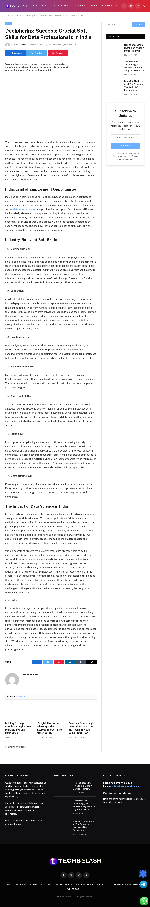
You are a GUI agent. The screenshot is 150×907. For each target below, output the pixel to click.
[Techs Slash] (16, 6)
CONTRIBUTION (109, 6)
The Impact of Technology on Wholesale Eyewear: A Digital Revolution (134, 66)
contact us (37, 885)
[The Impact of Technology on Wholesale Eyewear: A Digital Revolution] (114, 65)
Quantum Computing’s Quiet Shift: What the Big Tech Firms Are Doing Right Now (81, 728)
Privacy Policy (85, 885)
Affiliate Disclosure (60, 885)
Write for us (75, 889)
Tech (8, 23)
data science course (24, 209)
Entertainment (61, 6)
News (45, 6)
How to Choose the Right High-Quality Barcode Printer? (134, 48)
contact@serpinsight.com (124, 786)
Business (80, 6)
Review (93, 6)
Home (36, 6)
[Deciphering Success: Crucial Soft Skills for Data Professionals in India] (51, 102)
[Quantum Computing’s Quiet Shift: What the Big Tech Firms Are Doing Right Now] (83, 711)
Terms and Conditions (127, 885)
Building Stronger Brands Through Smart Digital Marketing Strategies (18, 728)
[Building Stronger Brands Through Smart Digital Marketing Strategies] (19, 711)
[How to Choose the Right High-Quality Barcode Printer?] (114, 48)
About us (21, 885)
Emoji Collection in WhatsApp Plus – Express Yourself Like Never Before (49, 728)
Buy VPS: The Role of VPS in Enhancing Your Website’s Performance (134, 85)
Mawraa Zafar (20, 45)
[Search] (144, 6)
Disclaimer (103, 885)
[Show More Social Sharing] (72, 53)
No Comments (55, 45)
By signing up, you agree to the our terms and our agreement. (126, 156)
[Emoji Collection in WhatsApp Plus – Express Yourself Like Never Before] (51, 711)
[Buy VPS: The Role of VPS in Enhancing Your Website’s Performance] (114, 85)
